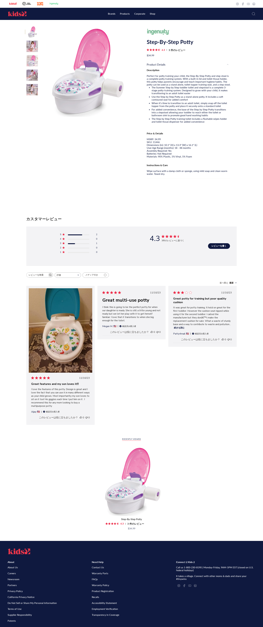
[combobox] (68, 275)
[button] (112, 14)
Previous (41, 71)
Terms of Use (14, 608)
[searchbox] (36, 275)
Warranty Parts (100, 573)
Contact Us (98, 567)
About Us (13, 567)
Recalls (95, 597)
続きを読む (179, 327)
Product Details (156, 64)
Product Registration (103, 591)
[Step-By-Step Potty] (131, 481)
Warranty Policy (100, 585)
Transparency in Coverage (105, 614)
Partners (12, 585)
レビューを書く (219, 245)
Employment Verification (105, 608)
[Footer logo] (19, 551)
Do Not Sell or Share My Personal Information (32, 602)
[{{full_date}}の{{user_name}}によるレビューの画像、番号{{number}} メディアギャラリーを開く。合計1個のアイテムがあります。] (60, 331)
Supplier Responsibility (20, 614)
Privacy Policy (15, 591)
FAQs (95, 579)
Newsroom (13, 579)
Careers (12, 573)
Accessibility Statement (104, 602)
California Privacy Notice (21, 597)
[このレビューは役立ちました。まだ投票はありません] (81, 417)
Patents (12, 620)
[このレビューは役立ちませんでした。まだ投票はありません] (86, 417)
